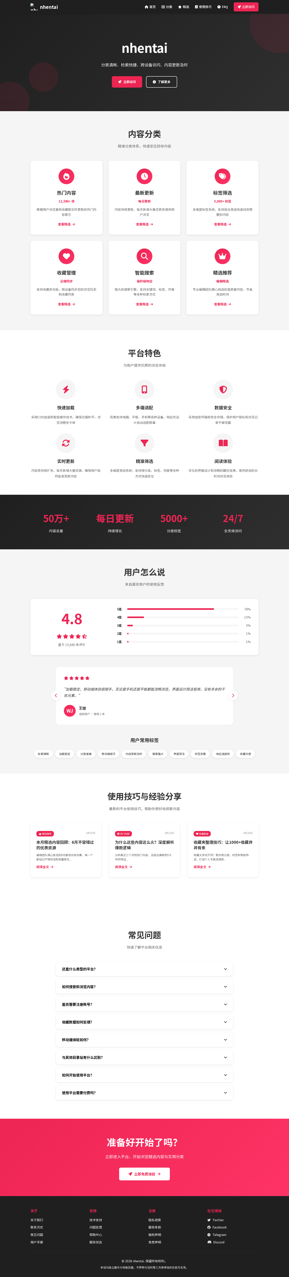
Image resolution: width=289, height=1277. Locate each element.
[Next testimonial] (233, 696)
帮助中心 (95, 1234)
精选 (186, 6)
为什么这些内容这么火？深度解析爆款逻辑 (144, 844)
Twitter (218, 1219)
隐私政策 (154, 1219)
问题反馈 (95, 1227)
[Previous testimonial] (56, 696)
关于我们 (36, 1219)
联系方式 (36, 1227)
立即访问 (248, 6)
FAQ (225, 6)
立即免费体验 (144, 1173)
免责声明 (154, 1242)
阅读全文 (42, 866)
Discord (219, 1242)
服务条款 (154, 1227)
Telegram (219, 1234)
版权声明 (154, 1234)
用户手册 (36, 1242)
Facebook (220, 1227)
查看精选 (64, 224)
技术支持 (95, 1219)
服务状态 (95, 1242)
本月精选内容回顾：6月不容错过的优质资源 (65, 844)
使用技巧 (205, 6)
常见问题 (36, 1234)
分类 (169, 6)
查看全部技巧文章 (146, 890)
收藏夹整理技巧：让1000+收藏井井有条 (223, 844)
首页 (152, 6)
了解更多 (164, 81)
